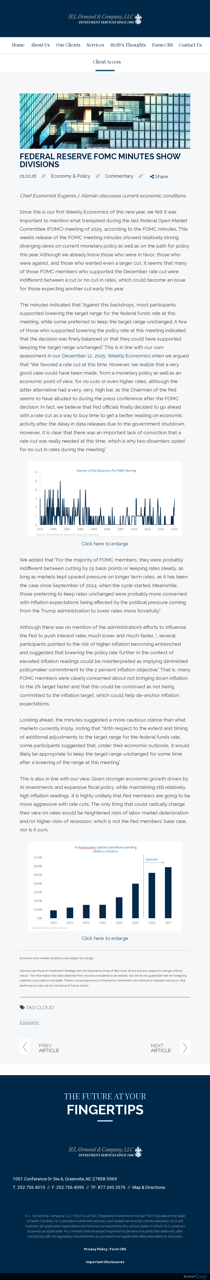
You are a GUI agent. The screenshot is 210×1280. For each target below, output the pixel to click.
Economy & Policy (70, 176)
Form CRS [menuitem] (162, 45)
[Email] (156, 215)
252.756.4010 (31, 1187)
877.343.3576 (111, 1187)
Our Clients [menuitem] (68, 45)
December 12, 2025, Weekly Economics (107, 355)
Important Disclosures (105, 1262)
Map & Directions (148, 1187)
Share (161, 176)
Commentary (119, 176)
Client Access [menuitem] (107, 62)
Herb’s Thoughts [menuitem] (128, 45)
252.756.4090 (70, 1187)
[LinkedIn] (156, 205)
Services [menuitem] (95, 45)
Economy (29, 1022)
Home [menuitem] (18, 45)
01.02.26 (33, 176)
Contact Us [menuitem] (190, 45)
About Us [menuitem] (40, 45)
